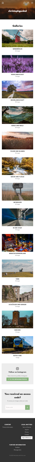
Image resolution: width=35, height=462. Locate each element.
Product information (8, 427)
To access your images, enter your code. (17, 401)
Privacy (27, 432)
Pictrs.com (23, 455)
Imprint (27, 429)
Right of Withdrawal (26, 437)
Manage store (17, 450)
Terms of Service (27, 427)
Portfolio (17, 447)
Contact (27, 434)
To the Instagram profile (18, 379)
